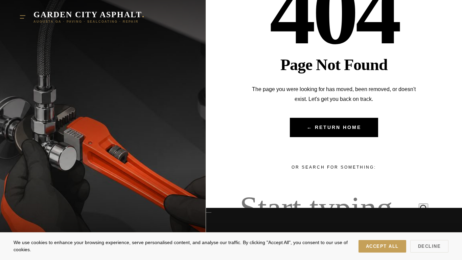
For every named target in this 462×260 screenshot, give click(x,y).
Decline (429, 246)
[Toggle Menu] (23, 17)
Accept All (382, 246)
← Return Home (334, 127)
